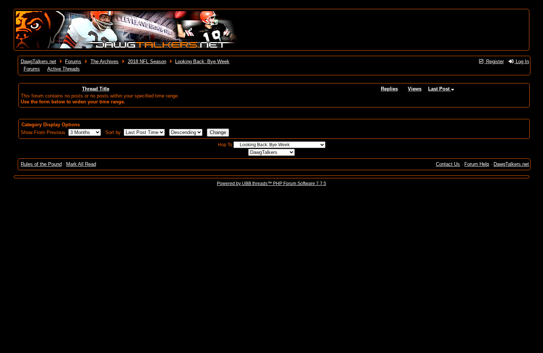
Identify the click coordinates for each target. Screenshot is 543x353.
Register (494, 61)
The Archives (104, 61)
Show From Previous (44, 132)
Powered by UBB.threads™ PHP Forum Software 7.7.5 (271, 183)
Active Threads (63, 69)
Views (414, 89)
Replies (389, 89)
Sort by (113, 132)
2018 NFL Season (147, 61)
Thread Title (95, 89)
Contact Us (448, 164)
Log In (521, 61)
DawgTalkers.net (38, 61)
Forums (73, 61)
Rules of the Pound (41, 164)
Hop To (225, 144)
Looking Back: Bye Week (202, 61)
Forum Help (476, 164)
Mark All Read (81, 164)
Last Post (439, 89)
